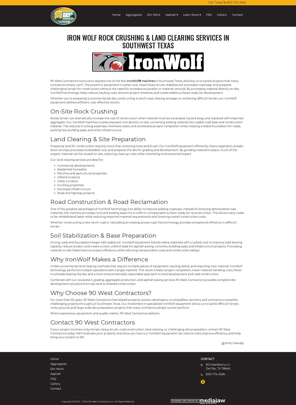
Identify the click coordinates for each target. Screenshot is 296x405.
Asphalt (55, 374)
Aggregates (134, 14)
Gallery (222, 14)
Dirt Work (153, 14)
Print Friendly (234, 343)
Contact (237, 14)
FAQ (209, 14)
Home (116, 14)
